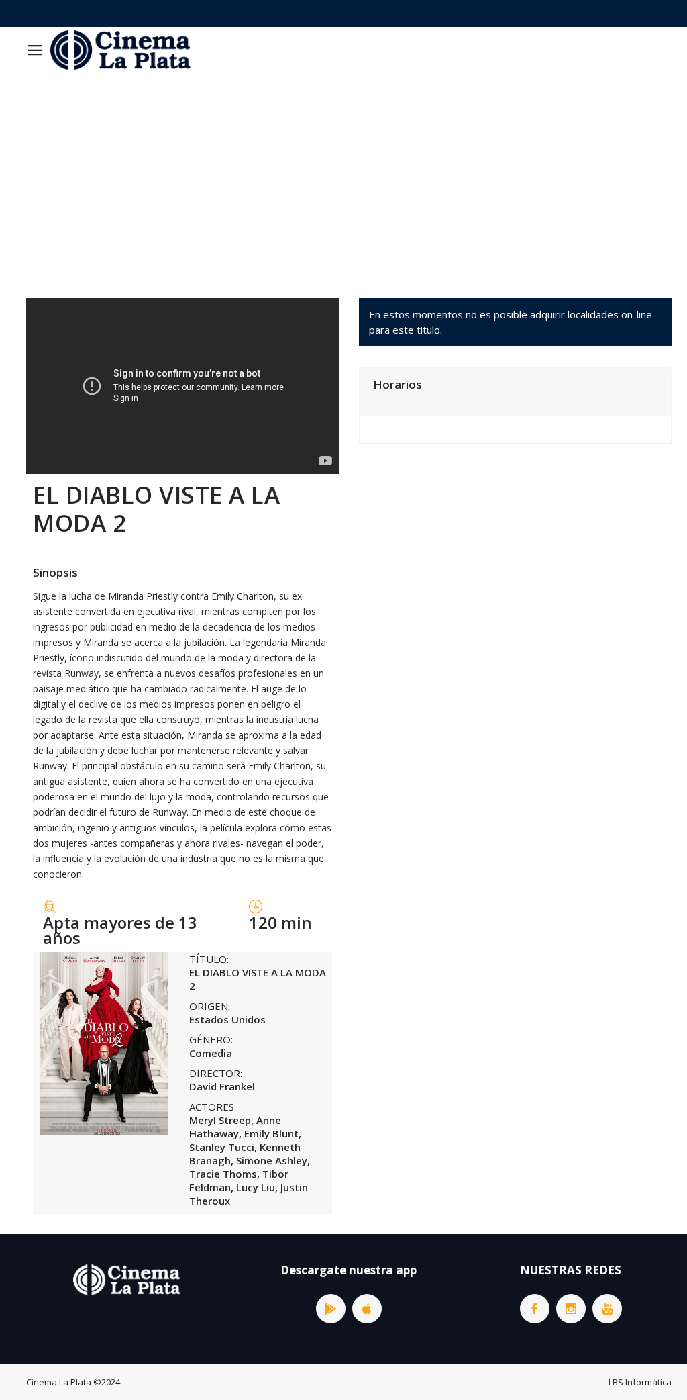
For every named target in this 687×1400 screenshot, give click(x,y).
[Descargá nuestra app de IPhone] (367, 1308)
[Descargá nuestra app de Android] (331, 1308)
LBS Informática (640, 1382)
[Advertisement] (343, 174)
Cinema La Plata (58, 1382)
